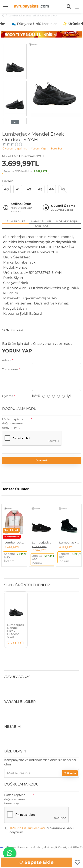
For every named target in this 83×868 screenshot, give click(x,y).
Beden (8, 181)
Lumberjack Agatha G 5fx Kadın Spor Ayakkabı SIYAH (42, 542)
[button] (15, 45)
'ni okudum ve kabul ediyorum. (42, 830)
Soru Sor (42, 226)
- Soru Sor (55, 148)
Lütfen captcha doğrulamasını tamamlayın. (12, 423)
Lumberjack (16, 134)
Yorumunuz (10, 369)
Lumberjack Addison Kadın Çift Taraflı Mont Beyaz (15, 542)
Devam (40, 460)
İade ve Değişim (67, 221)
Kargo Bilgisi (41, 221)
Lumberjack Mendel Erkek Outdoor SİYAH (15, 630)
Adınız (6, 360)
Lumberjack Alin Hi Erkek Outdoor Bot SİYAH (69, 542)
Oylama (7, 396)
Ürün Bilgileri (15, 221)
